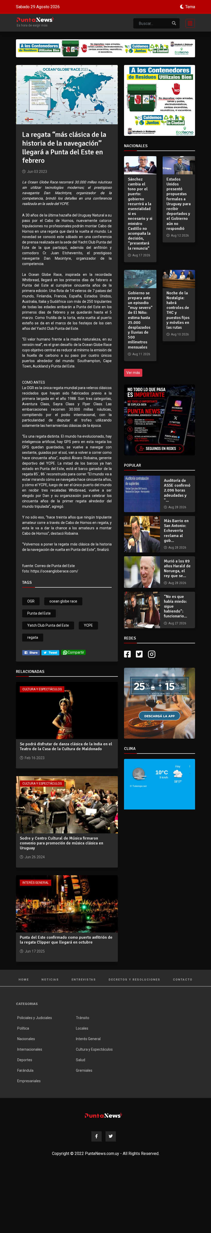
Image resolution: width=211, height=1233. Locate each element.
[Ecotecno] (105, 48)
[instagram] (152, 654)
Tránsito (82, 1018)
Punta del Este (39, 613)
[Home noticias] (103, 1115)
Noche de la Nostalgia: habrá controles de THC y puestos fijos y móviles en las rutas (177, 310)
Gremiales (84, 1070)
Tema (190, 6)
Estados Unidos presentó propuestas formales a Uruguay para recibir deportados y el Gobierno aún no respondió (178, 204)
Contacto (182, 979)
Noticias (50, 979)
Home (24, 979)
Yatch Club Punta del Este (48, 625)
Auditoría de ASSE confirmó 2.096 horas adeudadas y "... (177, 490)
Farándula (25, 1070)
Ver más (133, 373)
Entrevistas (84, 979)
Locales (82, 1028)
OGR (30, 601)
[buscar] (174, 23)
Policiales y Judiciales (34, 1018)
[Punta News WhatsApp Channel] (159, 419)
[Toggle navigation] (188, 22)
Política (23, 1028)
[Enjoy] (159, 702)
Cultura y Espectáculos (42, 689)
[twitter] (50, 652)
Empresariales (29, 1081)
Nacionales (26, 1039)
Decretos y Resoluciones (134, 979)
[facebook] (31, 652)
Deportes (24, 1060)
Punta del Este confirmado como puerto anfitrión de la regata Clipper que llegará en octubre (66, 940)
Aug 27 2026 (177, 623)
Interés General (35, 882)
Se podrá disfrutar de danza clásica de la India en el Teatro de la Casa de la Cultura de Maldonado (66, 746)
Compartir (76, 652)
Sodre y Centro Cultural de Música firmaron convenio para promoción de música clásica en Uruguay (61, 843)
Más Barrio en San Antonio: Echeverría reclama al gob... (176, 530)
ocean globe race (63, 601)
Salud (80, 1060)
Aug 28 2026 (177, 507)
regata (32, 637)
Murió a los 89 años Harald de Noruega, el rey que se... (177, 569)
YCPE (88, 625)
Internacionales (29, 1049)
